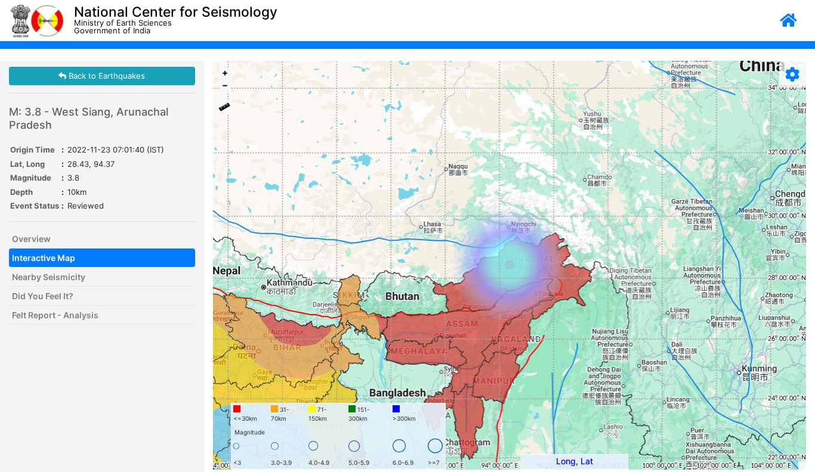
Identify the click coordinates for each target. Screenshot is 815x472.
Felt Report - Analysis (55, 315)
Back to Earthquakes (105, 75)
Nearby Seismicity (48, 277)
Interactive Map (43, 258)
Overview (31, 239)
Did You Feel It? (42, 296)
